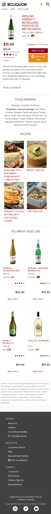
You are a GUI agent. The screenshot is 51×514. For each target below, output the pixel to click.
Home (4, 9)
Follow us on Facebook (26, 508)
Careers (12, 427)
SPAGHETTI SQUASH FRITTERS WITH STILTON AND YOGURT (14, 216)
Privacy (18, 497)
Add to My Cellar (40, 58)
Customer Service (16, 447)
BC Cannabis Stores (17, 436)
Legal (11, 497)
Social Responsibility (17, 432)
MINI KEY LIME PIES (36, 170)
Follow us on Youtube (36, 508)
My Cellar (44, 4)
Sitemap (30, 500)
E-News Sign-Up (16, 480)
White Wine (23, 9)
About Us (12, 423)
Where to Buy (38, 51)
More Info (12, 299)
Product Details (12, 88)
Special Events (15, 484)
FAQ (10, 452)
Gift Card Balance (19, 460)
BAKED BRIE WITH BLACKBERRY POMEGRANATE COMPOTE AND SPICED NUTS (12, 175)
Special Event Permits (18, 456)
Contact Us (13, 472)
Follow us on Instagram (15, 508)
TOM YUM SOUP (34, 211)
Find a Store (13, 476)
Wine (12, 9)
